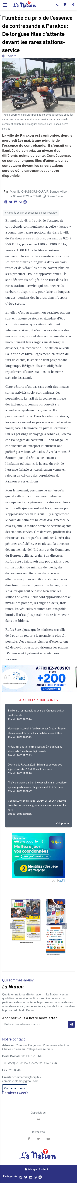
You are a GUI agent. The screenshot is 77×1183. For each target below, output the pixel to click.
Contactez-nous (14, 1088)
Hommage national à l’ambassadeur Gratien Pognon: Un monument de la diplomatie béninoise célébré (37, 731)
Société (10, 56)
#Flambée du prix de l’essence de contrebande (31, 212)
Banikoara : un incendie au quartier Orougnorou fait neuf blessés (36, 713)
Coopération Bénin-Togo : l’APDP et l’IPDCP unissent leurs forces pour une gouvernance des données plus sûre (37, 805)
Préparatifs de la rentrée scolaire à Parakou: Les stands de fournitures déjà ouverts (35, 749)
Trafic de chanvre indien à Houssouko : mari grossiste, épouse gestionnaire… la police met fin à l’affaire (37, 785)
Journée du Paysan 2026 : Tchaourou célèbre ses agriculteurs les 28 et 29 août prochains (35, 767)
